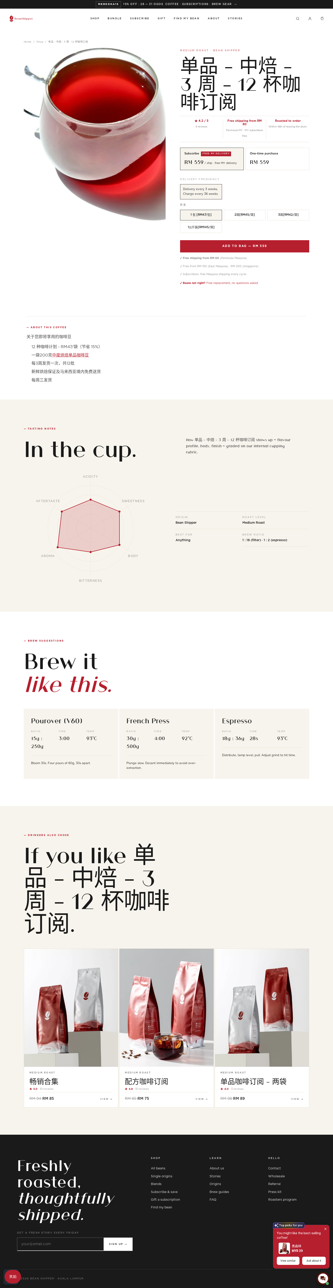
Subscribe (140, 18)
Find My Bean (187, 18)
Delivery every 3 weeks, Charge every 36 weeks (200, 192)
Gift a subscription (165, 1199)
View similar (288, 1260)
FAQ (213, 1199)
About (214, 18)
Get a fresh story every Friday (48, 1233)
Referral (274, 1184)
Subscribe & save (164, 1192)
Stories (235, 18)
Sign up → (118, 1244)
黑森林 (296, 1246)
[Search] (298, 19)
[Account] (310, 19)
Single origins (161, 1176)
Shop (95, 18)
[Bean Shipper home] (45, 18)
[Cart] (322, 19)
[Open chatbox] (323, 1278)
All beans (158, 1168)
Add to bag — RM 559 (244, 246)
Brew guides (219, 1192)
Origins (215, 1184)
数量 (183, 205)
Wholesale (276, 1176)
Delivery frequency (200, 179)
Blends (156, 1184)
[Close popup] (325, 1229)
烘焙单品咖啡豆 (70, 355)
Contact (274, 1168)
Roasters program (282, 1199)
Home (27, 42)
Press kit (275, 1192)
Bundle (115, 18)
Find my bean (161, 1207)
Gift (162, 18)
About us (217, 1168)
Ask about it (313, 1260)
